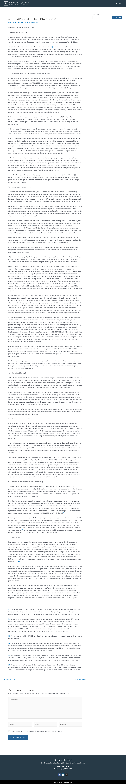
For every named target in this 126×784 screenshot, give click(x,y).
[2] (32, 225)
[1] (53, 47)
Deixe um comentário (15, 22)
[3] (42, 342)
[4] (64, 513)
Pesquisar (96, 14)
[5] (22, 530)
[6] (19, 561)
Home (118, 3)
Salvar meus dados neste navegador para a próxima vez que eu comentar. (36, 731)
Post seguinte (80, 679)
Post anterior (9, 679)
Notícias (27, 22)
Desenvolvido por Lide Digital (63, 782)
